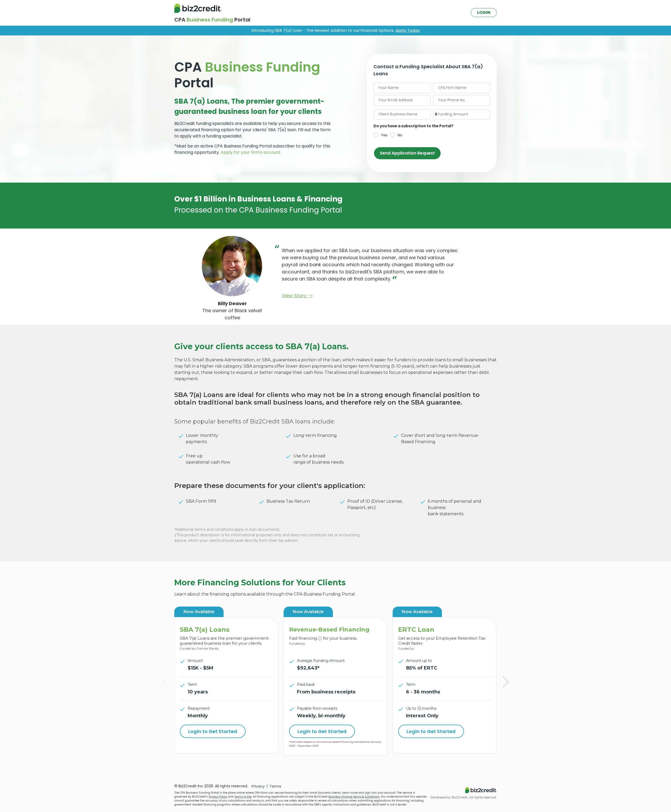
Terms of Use (243, 797)
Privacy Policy (218, 797)
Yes (384, 135)
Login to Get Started (212, 731)
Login (483, 12)
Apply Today (408, 30)
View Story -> (297, 295)
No (400, 135)
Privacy (258, 786)
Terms (275, 786)
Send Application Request (407, 153)
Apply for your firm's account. (251, 152)
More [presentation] (164, 682)
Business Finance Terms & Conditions (354, 797)
